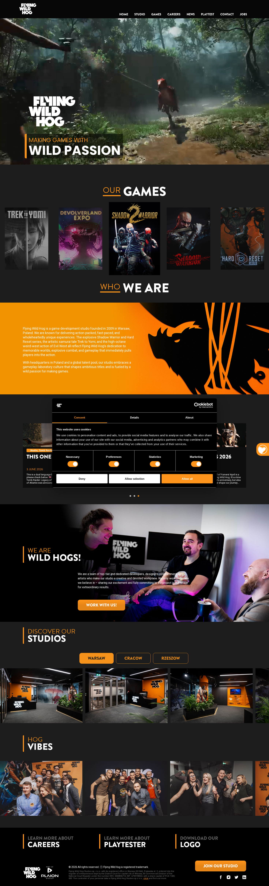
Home (123, 14)
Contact (227, 14)
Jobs (243, 14)
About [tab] (189, 417)
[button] (10, 238)
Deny (82, 478)
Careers (173, 14)
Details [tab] (134, 417)
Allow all (187, 478)
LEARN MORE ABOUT (50, 838)
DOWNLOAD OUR (199, 838)
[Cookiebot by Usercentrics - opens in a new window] (197, 405)
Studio (139, 14)
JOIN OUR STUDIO (220, 866)
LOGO (190, 844)
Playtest (207, 14)
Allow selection (134, 478)
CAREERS (44, 844)
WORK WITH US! (101, 605)
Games (156, 14)
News (191, 14)
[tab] (96, 658)
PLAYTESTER (125, 844)
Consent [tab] (79, 417)
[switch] (114, 464)
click (145, 878)
